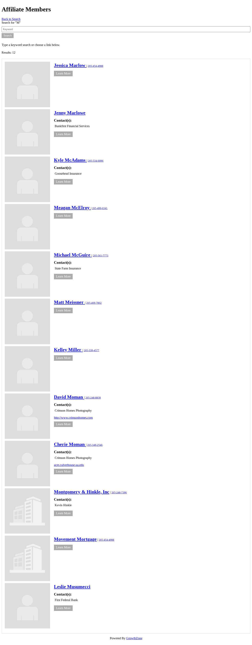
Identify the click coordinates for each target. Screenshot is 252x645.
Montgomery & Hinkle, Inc (81, 491)
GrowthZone (134, 638)
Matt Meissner (69, 302)
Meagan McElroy (72, 207)
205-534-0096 (95, 160)
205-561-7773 (100, 255)
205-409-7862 (94, 303)
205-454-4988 (95, 66)
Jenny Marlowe (69, 112)
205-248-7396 (119, 492)
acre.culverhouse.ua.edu (69, 465)
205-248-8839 (93, 397)
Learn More (63, 73)
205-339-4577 (91, 350)
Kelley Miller (68, 349)
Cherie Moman (70, 444)
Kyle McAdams (70, 160)
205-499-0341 (99, 208)
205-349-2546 (95, 445)
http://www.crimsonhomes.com (73, 417)
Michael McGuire (73, 254)
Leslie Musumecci (72, 586)
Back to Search (11, 19)
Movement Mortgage (75, 539)
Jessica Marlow (70, 65)
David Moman (69, 397)
